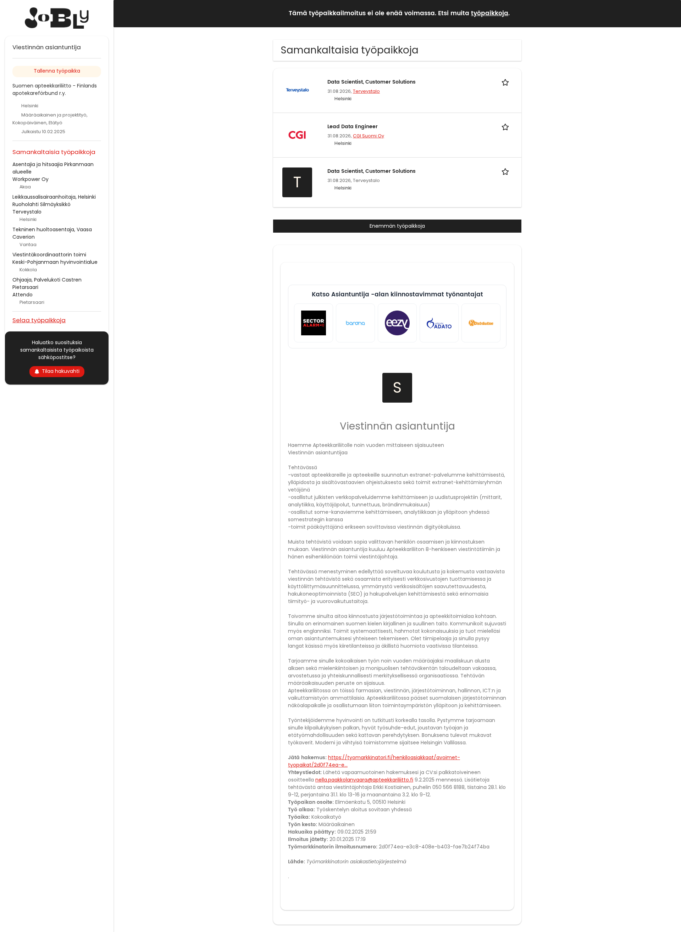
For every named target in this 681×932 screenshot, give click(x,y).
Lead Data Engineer (352, 127)
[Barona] (355, 322)
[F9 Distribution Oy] (480, 322)
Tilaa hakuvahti (60, 371)
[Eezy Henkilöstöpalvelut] (397, 322)
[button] (670, 13)
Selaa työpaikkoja (39, 320)
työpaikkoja (489, 13)
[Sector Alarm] (313, 322)
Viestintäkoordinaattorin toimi (49, 254)
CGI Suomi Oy (368, 136)
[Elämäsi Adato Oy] (439, 322)
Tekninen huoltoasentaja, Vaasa (52, 229)
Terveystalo (366, 91)
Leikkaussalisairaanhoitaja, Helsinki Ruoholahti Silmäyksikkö (54, 200)
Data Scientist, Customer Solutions (371, 82)
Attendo (22, 294)
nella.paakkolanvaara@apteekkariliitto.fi (364, 779)
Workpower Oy (30, 179)
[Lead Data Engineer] (297, 134)
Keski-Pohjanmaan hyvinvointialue (55, 262)
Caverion (23, 236)
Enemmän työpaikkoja (397, 225)
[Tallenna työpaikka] (506, 82)
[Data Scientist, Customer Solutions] (297, 89)
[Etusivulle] (57, 18)
